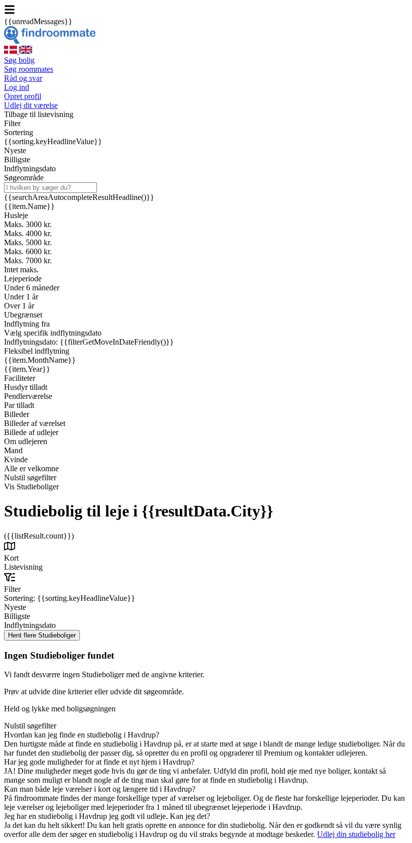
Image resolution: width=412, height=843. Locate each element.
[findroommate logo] (49, 41)
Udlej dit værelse (31, 105)
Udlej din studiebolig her (356, 834)
